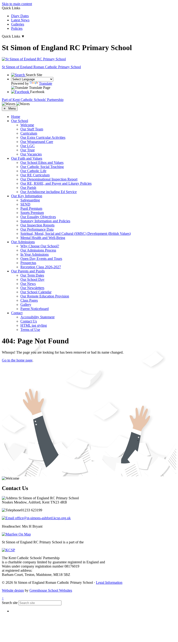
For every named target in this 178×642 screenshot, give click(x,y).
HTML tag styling (33, 325)
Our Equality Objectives (38, 217)
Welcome (27, 125)
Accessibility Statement (37, 317)
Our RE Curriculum (35, 175)
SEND (25, 204)
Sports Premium (32, 213)
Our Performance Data (37, 229)
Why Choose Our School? (39, 246)
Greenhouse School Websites (50, 590)
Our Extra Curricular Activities (42, 137)
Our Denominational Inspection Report (48, 179)
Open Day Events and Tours (41, 259)
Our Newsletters (32, 288)
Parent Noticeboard (34, 309)
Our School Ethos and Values (42, 163)
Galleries (17, 24)
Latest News (20, 20)
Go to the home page (17, 360)
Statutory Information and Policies (45, 221)
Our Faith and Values (26, 158)
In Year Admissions (34, 254)
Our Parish (28, 188)
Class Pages (29, 300)
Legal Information (109, 582)
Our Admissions (23, 242)
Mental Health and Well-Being (42, 238)
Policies (16, 28)
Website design (13, 590)
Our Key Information (26, 196)
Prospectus (28, 263)
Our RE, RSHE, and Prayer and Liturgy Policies (56, 183)
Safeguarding (30, 200)
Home (15, 117)
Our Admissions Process (38, 250)
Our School (19, 121)
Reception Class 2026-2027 (40, 267)
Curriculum (28, 133)
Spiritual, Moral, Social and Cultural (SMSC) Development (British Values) (75, 234)
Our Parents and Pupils (28, 271)
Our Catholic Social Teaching (42, 167)
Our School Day (32, 279)
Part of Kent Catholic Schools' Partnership (33, 100)
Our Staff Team (31, 129)
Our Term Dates (32, 275)
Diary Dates (20, 16)
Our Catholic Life (33, 171)
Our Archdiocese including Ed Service (48, 192)
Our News (28, 284)
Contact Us (28, 321)
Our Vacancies (31, 154)
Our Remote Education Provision (44, 296)
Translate (45, 83)
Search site (10, 603)
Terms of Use (30, 330)
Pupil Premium (31, 208)
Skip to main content (17, 4)
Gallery (25, 304)
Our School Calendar (35, 292)
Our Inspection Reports (37, 225)
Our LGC (27, 146)
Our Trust (27, 150)
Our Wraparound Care (36, 142)
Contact (16, 313)
